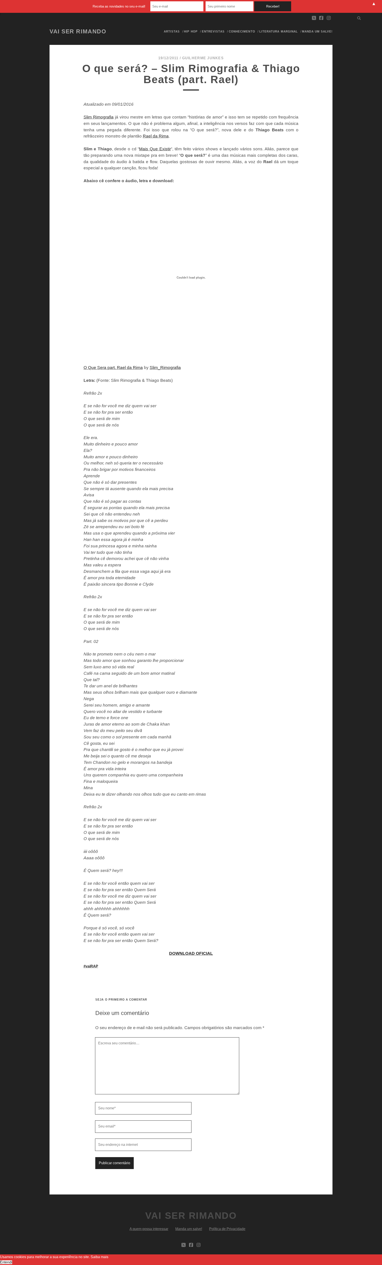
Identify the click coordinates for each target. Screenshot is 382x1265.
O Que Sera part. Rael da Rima (113, 367)
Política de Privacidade (227, 1229)
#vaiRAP (91, 966)
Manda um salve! (317, 31)
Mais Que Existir (155, 149)
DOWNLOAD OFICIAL (191, 953)
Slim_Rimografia (165, 367)
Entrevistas (213, 31)
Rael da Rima (156, 136)
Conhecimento (242, 31)
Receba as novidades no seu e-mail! (119, 6)
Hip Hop (190, 31)
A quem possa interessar (149, 1229)
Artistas (172, 31)
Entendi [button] (6, 1262)
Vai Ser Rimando (78, 31)
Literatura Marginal (278, 31)
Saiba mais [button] (99, 1257)
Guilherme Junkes (203, 58)
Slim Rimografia (99, 117)
